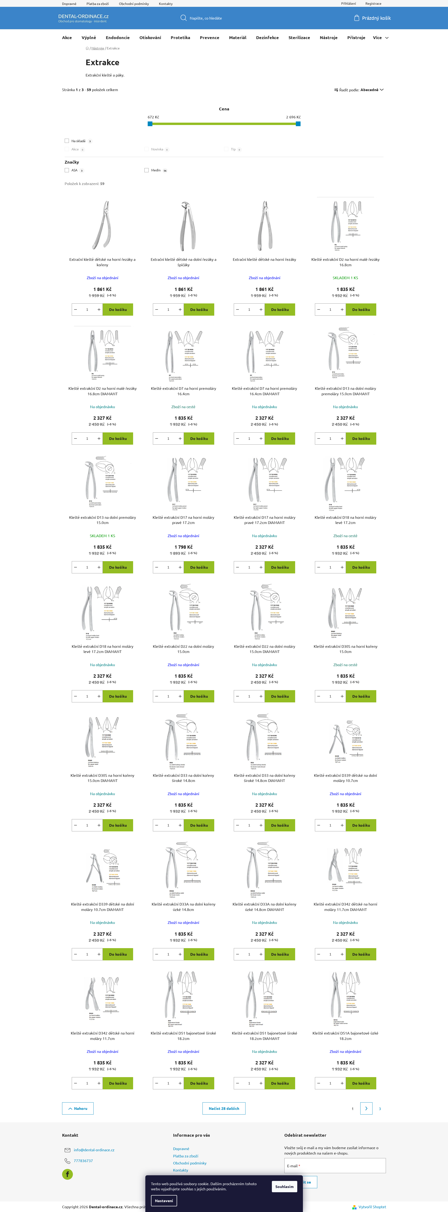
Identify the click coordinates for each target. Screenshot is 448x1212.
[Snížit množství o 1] (75, 309)
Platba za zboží (98, 3)
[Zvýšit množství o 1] (99, 309)
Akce (77, 149)
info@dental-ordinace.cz (94, 1150)
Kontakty (166, 3)
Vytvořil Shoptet (372, 1206)
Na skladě (81, 141)
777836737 (83, 1160)
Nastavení (164, 1200)
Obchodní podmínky (134, 3)
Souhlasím (284, 1186)
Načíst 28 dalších (224, 1108)
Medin (159, 170)
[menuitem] (67, 37)
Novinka (159, 149)
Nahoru (80, 1108)
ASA (77, 170)
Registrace (373, 3)
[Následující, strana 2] (366, 1108)
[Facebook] (67, 1174)
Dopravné (69, 3)
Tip (235, 149)
